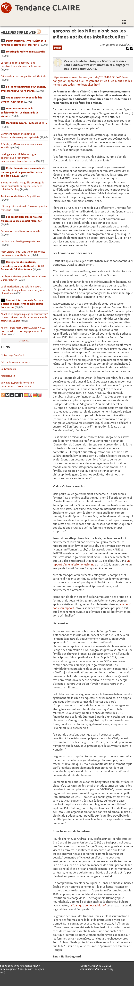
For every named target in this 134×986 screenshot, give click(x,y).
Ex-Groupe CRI (9, 369)
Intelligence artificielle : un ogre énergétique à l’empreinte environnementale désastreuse (18, 158)
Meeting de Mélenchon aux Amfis (25, 51)
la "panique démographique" (87, 905)
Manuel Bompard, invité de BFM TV (26, 123)
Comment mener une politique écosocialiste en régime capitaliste (20, 135)
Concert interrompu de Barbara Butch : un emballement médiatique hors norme (22, 304)
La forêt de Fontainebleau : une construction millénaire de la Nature (21, 64)
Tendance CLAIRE (47, 7)
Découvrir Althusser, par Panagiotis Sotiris (24, 76)
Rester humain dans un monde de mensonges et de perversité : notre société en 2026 (23, 171)
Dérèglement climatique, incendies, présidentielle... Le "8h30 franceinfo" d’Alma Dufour (22, 265)
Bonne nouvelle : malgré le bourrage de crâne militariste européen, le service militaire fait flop (22, 186)
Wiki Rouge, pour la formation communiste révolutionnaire (17, 384)
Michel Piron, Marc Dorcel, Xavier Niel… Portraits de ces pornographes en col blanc (23, 331)
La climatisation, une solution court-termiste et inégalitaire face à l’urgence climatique (22, 290)
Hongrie (57, 48)
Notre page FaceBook (13, 355)
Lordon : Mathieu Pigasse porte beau (21, 241)
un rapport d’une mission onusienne (91, 562)
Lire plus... (24, 340)
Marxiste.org (8, 375)
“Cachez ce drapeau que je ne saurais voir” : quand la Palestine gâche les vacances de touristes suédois (24, 317)
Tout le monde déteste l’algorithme (20, 196)
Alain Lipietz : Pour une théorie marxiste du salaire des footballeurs (23, 253)
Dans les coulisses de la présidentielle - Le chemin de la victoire (19, 112)
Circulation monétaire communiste (20, 231)
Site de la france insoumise (16, 362)
